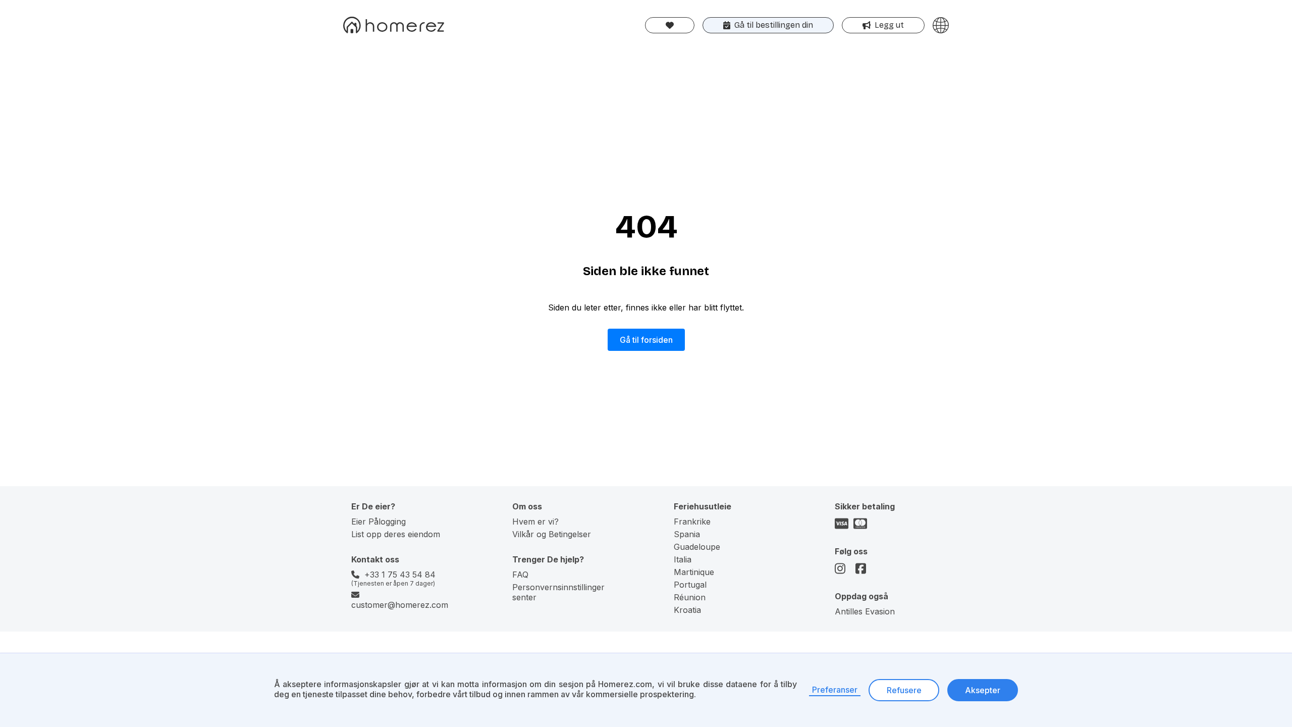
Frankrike (692, 521)
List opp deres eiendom (395, 534)
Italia (682, 559)
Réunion (690, 597)
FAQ (520, 574)
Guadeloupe (697, 547)
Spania (687, 534)
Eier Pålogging (378, 521)
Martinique (694, 572)
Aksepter (982, 690)
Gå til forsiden (646, 340)
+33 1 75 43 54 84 (400, 574)
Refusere (904, 690)
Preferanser (834, 690)
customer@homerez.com (399, 605)
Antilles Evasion (865, 611)
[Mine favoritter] (669, 25)
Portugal (690, 585)
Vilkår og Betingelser (551, 534)
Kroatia (687, 610)
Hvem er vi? (535, 521)
